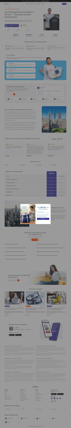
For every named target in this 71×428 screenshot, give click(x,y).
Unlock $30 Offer (43, 218)
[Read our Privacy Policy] (48, 216)
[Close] (50, 205)
